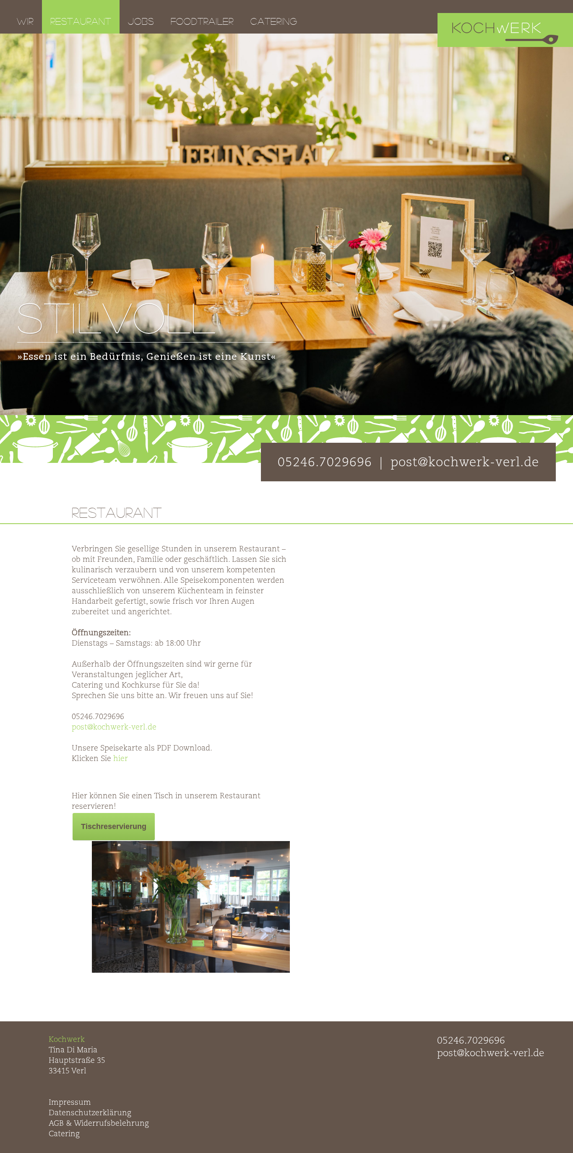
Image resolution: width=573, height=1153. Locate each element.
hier (120, 759)
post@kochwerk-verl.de (114, 727)
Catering (273, 21)
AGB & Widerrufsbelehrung (99, 1123)
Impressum (70, 1102)
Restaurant (80, 21)
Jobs (141, 21)
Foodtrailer (202, 21)
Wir (25, 21)
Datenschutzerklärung (90, 1113)
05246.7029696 (471, 1041)
